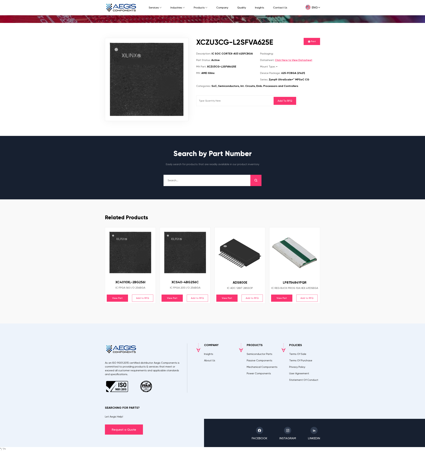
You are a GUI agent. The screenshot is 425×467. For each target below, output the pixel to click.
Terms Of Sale (297, 354)
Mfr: (198, 73)
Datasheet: (267, 60)
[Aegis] (121, 7)
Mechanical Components (262, 366)
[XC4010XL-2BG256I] (130, 252)
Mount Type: (267, 66)
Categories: (203, 86)
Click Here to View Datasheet (293, 60)
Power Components (259, 373)
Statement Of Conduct (303, 379)
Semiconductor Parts (259, 354)
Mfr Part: (201, 66)
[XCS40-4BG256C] (185, 252)
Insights (259, 7)
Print (313, 41)
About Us (209, 360)
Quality (241, 7)
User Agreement (299, 373)
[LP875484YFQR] (294, 252)
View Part (117, 298)
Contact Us (280, 7)
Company (222, 7)
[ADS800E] (239, 252)
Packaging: (266, 53)
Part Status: (203, 60)
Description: (203, 53)
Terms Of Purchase (300, 360)
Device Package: (270, 73)
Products (199, 7)
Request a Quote (124, 429)
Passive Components (259, 360)
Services (154, 7)
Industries (176, 7)
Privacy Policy (297, 366)
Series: (264, 79)
